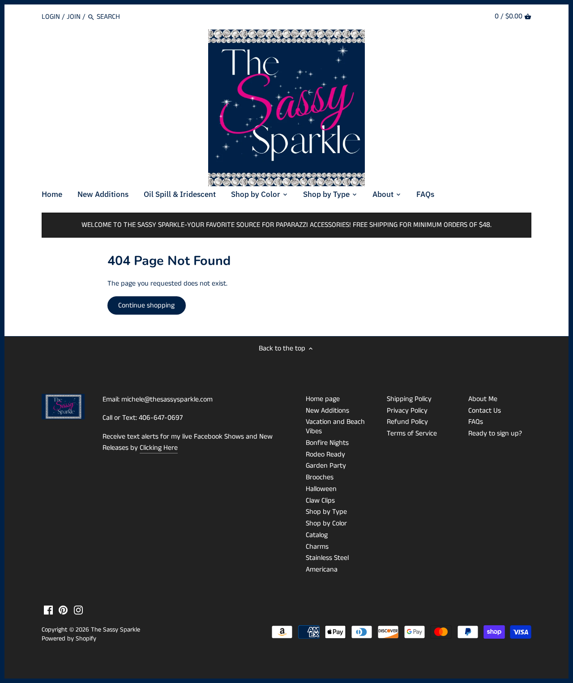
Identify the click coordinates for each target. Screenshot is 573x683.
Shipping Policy (409, 399)
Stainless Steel (327, 558)
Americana (322, 569)
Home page (323, 399)
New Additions (327, 411)
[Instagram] (78, 610)
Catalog (317, 535)
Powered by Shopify (69, 638)
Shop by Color (326, 523)
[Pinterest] (63, 610)
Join (74, 17)
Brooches (320, 477)
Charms (317, 547)
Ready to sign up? (495, 433)
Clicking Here (159, 448)
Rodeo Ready (325, 454)
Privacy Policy (407, 411)
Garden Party (326, 466)
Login (51, 17)
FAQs (475, 422)
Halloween (321, 489)
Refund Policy (407, 422)
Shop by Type (326, 512)
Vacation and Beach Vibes (335, 426)
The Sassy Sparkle (115, 629)
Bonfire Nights (327, 443)
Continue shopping (146, 305)
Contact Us (484, 411)
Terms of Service (412, 433)
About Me (482, 399)
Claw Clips (320, 500)
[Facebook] (48, 610)
